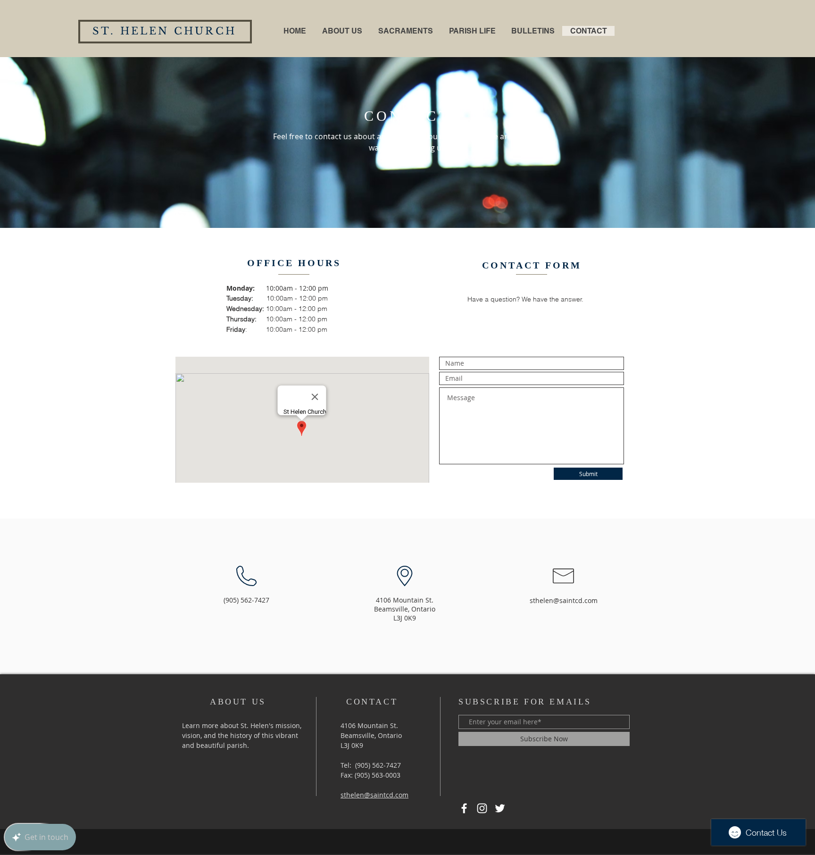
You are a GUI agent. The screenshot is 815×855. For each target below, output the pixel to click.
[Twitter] (500, 808)
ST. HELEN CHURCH (164, 31)
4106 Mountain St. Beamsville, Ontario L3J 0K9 (371, 735)
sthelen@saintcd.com (564, 600)
